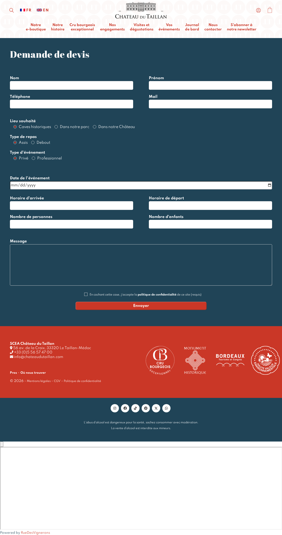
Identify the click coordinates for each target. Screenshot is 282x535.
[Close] (1, 444)
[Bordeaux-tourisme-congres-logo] (230, 360)
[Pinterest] (146, 408)
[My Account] (258, 10)
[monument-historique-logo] (195, 360)
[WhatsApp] (166, 408)
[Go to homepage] (141, 10)
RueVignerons (35, 533)
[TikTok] (135, 408)
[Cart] (270, 10)
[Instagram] (115, 408)
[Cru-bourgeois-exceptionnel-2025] (160, 360)
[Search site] (11, 11)
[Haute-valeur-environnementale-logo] (265, 360)
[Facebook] (125, 408)
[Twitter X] (156, 408)
